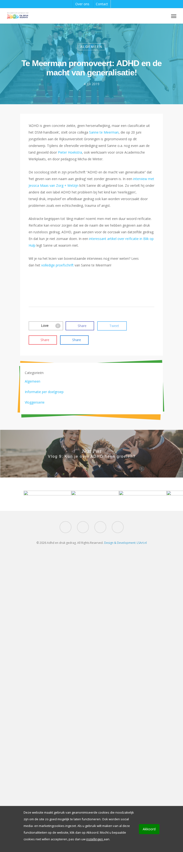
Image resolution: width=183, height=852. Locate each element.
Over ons (82, 4)
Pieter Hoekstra (70, 152)
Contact (102, 4)
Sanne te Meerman (104, 132)
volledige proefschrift (57, 265)
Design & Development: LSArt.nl (125, 543)
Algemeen (91, 47)
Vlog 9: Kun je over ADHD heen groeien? (91, 454)
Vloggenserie (35, 402)
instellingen (95, 839)
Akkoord (149, 829)
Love (50, 325)
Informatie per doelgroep (44, 392)
